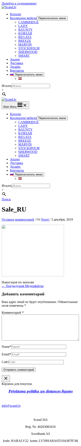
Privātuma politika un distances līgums (41, 391)
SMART (24, 55)
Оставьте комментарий (18, 219)
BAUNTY (25, 29)
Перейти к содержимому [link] (19, 3)
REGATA (25, 37)
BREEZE (24, 41)
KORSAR (25, 33)
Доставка (16, 63)
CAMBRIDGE (28, 22)
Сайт (5, 362)
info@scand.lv (11, 405)
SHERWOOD (27, 52)
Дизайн (15, 67)
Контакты (17, 70)
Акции (15, 59)
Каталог (15, 14)
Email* (6, 354)
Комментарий (13, 312)
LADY (23, 26)
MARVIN (25, 44)
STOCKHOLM (28, 48)
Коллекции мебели (23, 18)
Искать (7, 86)
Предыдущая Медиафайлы (23, 286)
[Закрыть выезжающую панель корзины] (6, 378)
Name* (6, 346)
